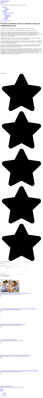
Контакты (4, 394)
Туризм (6, 17)
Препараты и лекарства (9, 12)
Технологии (7, 8)
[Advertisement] (21, 64)
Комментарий (3, 273)
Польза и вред (7, 14)
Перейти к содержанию (4, 0)
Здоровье (4, 11)
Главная (4, 393)
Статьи (6, 9)
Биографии (5, 10)
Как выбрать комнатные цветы (6, 386)
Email (1, 265)
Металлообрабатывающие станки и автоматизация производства (12, 324)
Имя (1, 263)
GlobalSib (2, 3)
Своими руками (8, 15)
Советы (4, 13)
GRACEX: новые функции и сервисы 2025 (8, 339)
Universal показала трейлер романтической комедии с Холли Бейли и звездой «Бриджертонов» (18, 308)
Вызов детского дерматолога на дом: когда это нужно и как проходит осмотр (15, 293)
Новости (4, 6)
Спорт (6, 7)
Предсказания (5, 18)
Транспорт (7, 16)
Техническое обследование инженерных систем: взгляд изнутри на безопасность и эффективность (19, 370)
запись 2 (2, 390)
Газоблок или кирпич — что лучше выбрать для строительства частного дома (15, 355)
